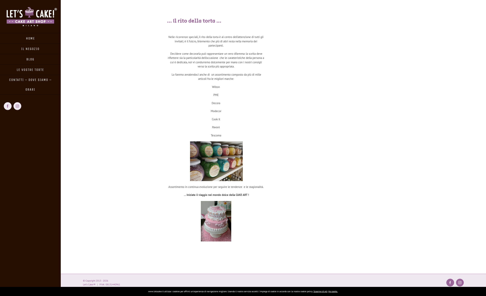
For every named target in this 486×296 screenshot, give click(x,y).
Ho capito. (333, 291)
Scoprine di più (320, 291)
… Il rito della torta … (194, 21)
